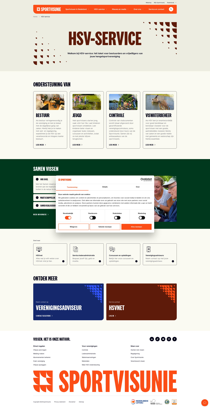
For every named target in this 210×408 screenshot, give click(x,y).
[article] (68, 301)
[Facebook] (174, 339)
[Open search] (171, 9)
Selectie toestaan (105, 227)
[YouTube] (163, 339)
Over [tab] (138, 187)
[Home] (49, 9)
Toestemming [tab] (72, 187)
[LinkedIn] (152, 339)
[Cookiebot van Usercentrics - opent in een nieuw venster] (142, 179)
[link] (41, 145)
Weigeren (73, 227)
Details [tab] (105, 187)
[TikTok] (157, 339)
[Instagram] (169, 339)
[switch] (93, 217)
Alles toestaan (136, 227)
